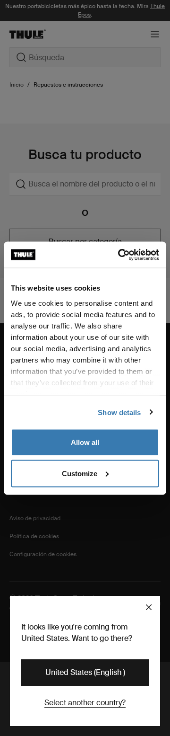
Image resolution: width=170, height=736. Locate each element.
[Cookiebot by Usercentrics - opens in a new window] (120, 254)
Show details (119, 412)
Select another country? (85, 703)
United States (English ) (85, 672)
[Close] (148, 607)
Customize (79, 473)
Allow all (85, 442)
